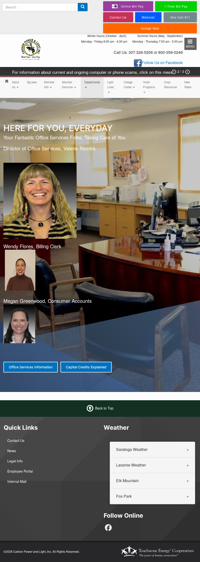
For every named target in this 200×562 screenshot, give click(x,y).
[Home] (31, 49)
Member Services (68, 84)
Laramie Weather (131, 465)
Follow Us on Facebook (162, 63)
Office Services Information (30, 367)
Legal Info (15, 460)
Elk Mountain (127, 480)
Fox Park (124, 496)
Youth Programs (149, 84)
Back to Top (104, 408)
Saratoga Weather (132, 449)
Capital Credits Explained (86, 367)
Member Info (49, 84)
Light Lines (110, 84)
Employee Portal (20, 471)
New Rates (187, 84)
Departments (92, 82)
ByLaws (32, 82)
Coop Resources (170, 84)
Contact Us (15, 440)
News (11, 450)
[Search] (83, 7)
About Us (15, 84)
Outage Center (128, 84)
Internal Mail (16, 481)
